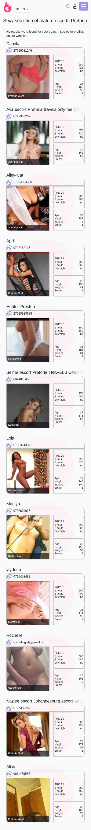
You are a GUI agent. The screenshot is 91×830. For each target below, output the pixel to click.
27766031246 (22, 50)
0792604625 (21, 510)
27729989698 (22, 313)
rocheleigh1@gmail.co (28, 642)
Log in (75, 5)
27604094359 (22, 182)
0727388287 (21, 116)
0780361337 (21, 445)
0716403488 (21, 576)
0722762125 (21, 247)
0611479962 (21, 773)
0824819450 (21, 379)
